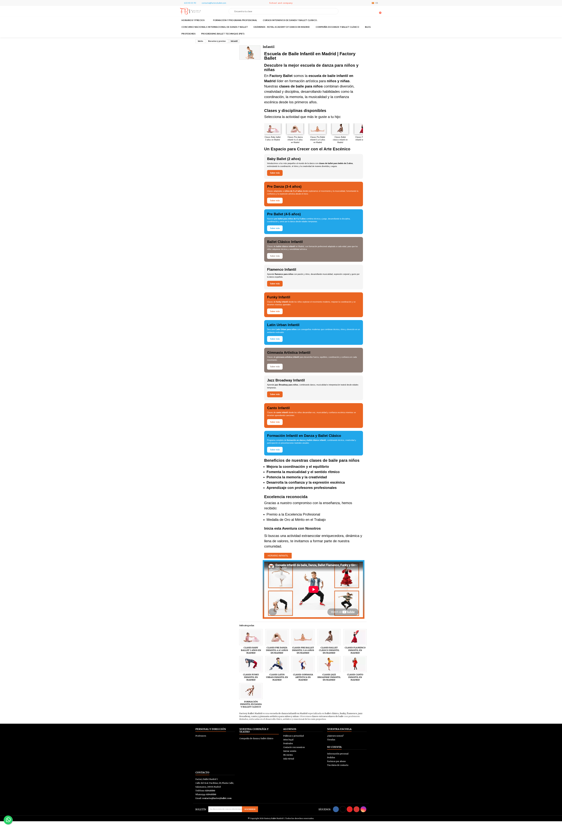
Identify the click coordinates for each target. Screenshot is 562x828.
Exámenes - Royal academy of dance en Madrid (282, 27)
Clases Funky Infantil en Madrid (251, 677)
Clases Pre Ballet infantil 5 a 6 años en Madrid (317, 139)
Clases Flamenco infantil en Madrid (362, 138)
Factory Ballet (196, 11)
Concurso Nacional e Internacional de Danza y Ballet (214, 27)
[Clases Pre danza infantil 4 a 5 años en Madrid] (276, 637)
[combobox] (283, 11)
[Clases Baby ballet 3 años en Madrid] (250, 637)
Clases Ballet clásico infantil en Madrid (340, 139)
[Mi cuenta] (374, 11)
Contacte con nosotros (294, 747)
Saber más (275, 173)
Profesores (188, 33)
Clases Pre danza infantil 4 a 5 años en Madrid (295, 139)
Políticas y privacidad (293, 736)
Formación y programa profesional (235, 20)
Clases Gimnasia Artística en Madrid (303, 677)
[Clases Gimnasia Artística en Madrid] (303, 664)
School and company (281, 3)
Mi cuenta (288, 755)
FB (184, 11)
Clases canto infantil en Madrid (355, 677)
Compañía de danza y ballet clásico (337, 27)
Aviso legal (288, 739)
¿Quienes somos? (335, 736)
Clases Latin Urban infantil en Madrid (277, 677)
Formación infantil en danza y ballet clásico (251, 704)
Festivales (288, 743)
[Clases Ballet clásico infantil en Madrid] (329, 637)
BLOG (368, 27)
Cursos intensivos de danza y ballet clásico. (290, 20)
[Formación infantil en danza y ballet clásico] (250, 691)
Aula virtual (288, 759)
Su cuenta (334, 746)
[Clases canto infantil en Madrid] (355, 664)
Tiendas (331, 739)
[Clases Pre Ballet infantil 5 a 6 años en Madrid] (303, 637)
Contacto (202, 772)
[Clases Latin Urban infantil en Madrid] (276, 664)
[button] (379, 11)
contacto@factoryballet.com (217, 798)
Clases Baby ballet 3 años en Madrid (273, 138)
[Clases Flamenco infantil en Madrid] (355, 637)
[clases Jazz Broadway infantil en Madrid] (329, 664)
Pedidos (331, 757)
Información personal (337, 754)
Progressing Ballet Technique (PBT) (223, 33)
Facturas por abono (336, 761)
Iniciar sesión (289, 751)
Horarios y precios (192, 20)
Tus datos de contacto (337, 765)
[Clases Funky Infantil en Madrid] (250, 664)
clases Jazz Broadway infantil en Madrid (329, 677)
